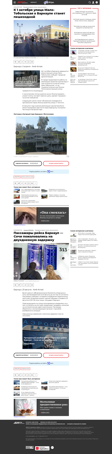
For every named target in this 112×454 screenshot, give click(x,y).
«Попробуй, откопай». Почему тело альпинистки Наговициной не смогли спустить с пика (87, 52)
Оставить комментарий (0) (56, 163)
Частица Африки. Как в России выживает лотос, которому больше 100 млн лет (87, 75)
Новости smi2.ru (19, 225)
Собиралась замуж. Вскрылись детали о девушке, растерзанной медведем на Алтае (87, 258)
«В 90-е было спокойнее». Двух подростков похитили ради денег (87, 234)
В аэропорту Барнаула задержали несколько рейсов (58, 381)
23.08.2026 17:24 (18, 230)
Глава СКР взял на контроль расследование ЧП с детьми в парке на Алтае (84, 13)
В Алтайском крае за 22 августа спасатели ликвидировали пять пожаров (84, 34)
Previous (17, 132)
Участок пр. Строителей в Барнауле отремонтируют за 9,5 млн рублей (30, 202)
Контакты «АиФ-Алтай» (32, 422)
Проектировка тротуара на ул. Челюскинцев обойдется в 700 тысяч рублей (29, 196)
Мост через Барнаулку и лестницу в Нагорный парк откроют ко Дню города (30, 191)
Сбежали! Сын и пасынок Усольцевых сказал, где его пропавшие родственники (88, 58)
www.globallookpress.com (32, 281)
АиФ (47, 57)
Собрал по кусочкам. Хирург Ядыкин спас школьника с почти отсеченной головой (88, 263)
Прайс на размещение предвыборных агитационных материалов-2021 (45, 424)
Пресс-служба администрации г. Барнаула (26, 156)
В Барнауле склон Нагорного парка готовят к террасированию (58, 190)
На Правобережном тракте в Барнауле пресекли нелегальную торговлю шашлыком (84, 41)
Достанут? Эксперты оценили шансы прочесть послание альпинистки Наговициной (88, 246)
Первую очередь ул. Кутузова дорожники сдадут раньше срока (58, 195)
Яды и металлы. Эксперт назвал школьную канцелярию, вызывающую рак (86, 63)
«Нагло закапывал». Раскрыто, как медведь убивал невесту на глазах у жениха (87, 240)
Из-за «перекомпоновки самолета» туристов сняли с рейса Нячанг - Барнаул (29, 394)
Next (65, 132)
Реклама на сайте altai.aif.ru (48, 422)
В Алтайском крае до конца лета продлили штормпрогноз (84, 27)
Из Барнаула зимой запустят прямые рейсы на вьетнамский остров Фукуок (29, 388)
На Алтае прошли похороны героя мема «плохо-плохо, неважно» (84, 20)
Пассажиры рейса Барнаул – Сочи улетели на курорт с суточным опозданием (58, 388)
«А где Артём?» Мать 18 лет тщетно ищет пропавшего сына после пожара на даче (87, 81)
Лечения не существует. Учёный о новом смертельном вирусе (87, 251)
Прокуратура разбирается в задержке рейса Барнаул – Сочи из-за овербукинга (45, 339)
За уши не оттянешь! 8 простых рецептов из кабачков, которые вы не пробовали (88, 69)
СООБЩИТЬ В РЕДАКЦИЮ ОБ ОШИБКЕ (76, 424)
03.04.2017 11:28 (18, 7)
